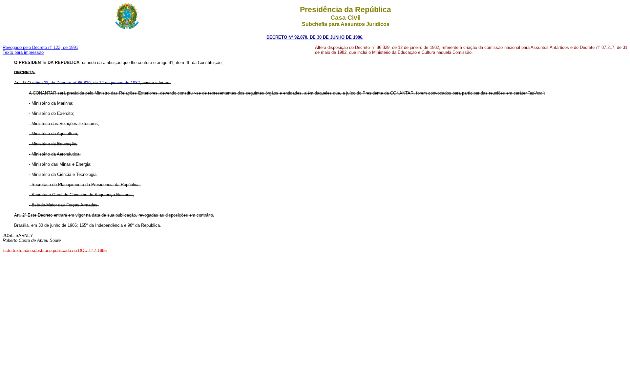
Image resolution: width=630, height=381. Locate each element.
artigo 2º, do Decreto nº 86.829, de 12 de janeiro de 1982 (86, 82)
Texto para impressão (23, 52)
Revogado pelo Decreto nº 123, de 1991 (40, 47)
